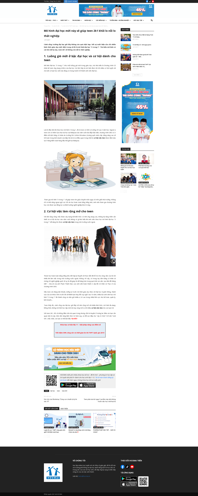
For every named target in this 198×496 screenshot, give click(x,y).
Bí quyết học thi (49, 427)
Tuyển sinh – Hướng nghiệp (119, 20)
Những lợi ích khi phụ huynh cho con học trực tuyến (128, 167)
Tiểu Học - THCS (143, 163)
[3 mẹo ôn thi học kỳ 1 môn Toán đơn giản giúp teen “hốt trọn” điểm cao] (128, 178)
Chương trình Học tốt (127, 182)
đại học (52, 391)
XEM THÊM (64, 409)
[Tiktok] (150, 1)
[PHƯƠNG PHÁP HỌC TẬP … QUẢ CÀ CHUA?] (104, 420)
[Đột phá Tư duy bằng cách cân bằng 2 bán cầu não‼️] (80, 420)
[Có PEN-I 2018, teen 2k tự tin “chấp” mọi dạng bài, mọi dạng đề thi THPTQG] (146, 178)
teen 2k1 (64, 391)
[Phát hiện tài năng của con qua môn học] (146, 158)
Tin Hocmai (76, 20)
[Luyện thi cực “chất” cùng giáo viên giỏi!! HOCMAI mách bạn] (55, 420)
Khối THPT (64, 20)
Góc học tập (138, 20)
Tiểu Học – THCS (50, 20)
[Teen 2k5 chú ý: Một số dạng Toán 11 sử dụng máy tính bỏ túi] (126, 37)
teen (58, 391)
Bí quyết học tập (73, 427)
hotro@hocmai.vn (84, 476)
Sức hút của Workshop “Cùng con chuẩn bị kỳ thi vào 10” (60, 400)
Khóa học (88, 20)
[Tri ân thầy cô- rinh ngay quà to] (126, 47)
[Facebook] (147, 1)
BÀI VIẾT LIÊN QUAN (51, 409)
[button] (151, 20)
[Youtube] (153, 1)
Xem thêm (137, 75)
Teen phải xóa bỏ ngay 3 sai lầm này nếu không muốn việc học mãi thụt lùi (100, 400)
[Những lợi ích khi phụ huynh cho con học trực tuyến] (128, 158)
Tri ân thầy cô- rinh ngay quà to (142, 45)
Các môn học (100, 20)
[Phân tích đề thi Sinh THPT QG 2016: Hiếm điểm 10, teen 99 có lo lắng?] (126, 67)
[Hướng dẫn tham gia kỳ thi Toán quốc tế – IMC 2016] (126, 57)
